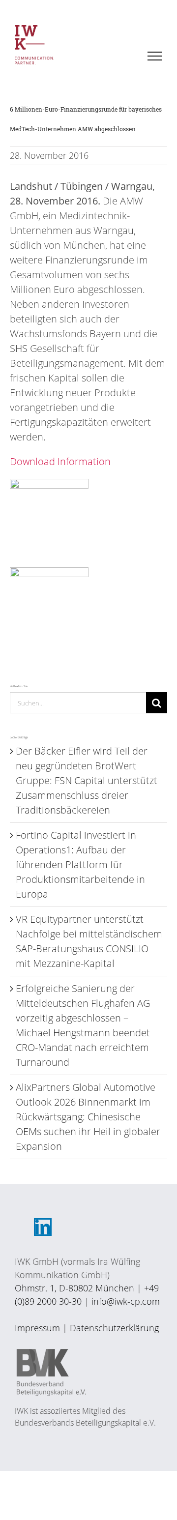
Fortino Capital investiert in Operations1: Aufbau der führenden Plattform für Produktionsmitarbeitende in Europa (80, 864)
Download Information (60, 461)
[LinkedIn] (43, 1227)
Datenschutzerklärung (114, 1328)
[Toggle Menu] (155, 56)
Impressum (37, 1328)
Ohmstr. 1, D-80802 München (74, 1288)
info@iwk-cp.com (125, 1301)
